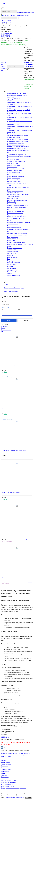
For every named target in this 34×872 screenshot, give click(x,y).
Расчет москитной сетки (7, 786)
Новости (3, 773)
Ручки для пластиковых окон (15, 143)
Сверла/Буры (11, 261)
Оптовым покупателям (13, 275)
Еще (8, 134)
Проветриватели (12, 270)
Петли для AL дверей (13, 159)
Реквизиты (4, 775)
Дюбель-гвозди (11, 253)
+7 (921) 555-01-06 (6, 22)
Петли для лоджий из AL (14, 179)
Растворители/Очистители (14, 203)
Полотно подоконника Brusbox (16, 242)
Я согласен (28, 797)
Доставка (9, 273)
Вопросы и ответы (6, 769)
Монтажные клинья (12, 224)
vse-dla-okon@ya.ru (6, 33)
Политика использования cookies (8, 755)
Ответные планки (12, 167)
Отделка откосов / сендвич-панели (17, 233)
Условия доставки (6, 764)
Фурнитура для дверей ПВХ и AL (16, 154)
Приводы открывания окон (15, 191)
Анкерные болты (12, 249)
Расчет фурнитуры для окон (8, 780)
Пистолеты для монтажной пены (16, 216)
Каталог (6, 284)
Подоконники (11, 240)
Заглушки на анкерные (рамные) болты (18, 229)
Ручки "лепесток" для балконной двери (18, 150)
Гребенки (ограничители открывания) (18, 194)
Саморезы (10, 255)
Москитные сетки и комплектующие (17, 139)
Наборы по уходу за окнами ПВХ (16, 207)
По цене (3, 328)
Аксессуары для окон (13, 192)
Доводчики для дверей (13, 172)
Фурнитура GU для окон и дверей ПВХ (18, 110)
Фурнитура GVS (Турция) (14, 111)
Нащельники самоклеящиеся (15, 213)
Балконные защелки (12, 198)
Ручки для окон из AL (13, 178)
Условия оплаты (5, 762)
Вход (2, 7)
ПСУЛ (9, 220)
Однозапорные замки (13, 163)
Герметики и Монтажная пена (15, 211)
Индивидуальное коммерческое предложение (13, 788)
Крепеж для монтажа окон (14, 248)
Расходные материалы (13, 262)
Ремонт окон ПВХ (12, 272)
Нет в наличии (29, 539)
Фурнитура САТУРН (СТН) (15, 124)
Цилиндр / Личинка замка (14, 170)
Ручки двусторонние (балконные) (16, 148)
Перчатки (10, 266)
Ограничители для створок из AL (16, 183)
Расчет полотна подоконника (9, 782)
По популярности (6, 330)
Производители (5, 771)
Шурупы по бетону (12, 257)
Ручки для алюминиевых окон (15, 145)
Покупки (3, 760)
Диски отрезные (11, 264)
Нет (2, 331)
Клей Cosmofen (11, 202)
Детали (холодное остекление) (15, 176)
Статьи (3, 767)
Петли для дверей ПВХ (13, 157)
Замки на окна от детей (13, 137)
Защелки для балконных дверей (16, 161)
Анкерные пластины (13, 251)
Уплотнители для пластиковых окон (17, 135)
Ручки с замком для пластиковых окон (18, 146)
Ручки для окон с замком (11, 291)
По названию (4, 326)
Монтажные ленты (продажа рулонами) (18, 222)
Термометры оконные (13, 196)
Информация (4, 766)
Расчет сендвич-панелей (7, 784)
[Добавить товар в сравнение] (31, 335)
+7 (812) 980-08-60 (6, 20)
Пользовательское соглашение (8, 753)
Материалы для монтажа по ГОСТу (17, 218)
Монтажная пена (12, 226)
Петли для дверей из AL (14, 181)
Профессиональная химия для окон (17, 200)
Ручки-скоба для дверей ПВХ (15, 168)
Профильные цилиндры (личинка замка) (18, 187)
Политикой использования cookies (14, 797)
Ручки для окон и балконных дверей (17, 141)
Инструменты (4, 777)
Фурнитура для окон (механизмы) (16, 93)
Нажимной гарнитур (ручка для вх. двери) (19, 156)
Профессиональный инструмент (16, 214)
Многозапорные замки (13, 165)
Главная (6, 280)
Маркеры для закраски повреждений (17, 205)
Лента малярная (11, 268)
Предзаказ (30, 582)
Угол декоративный (12, 237)
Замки (9, 185)
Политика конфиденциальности (22, 753)
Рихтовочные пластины (14, 227)
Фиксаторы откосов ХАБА (14, 238)
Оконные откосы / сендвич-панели (17, 235)
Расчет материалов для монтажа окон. (11, 778)
